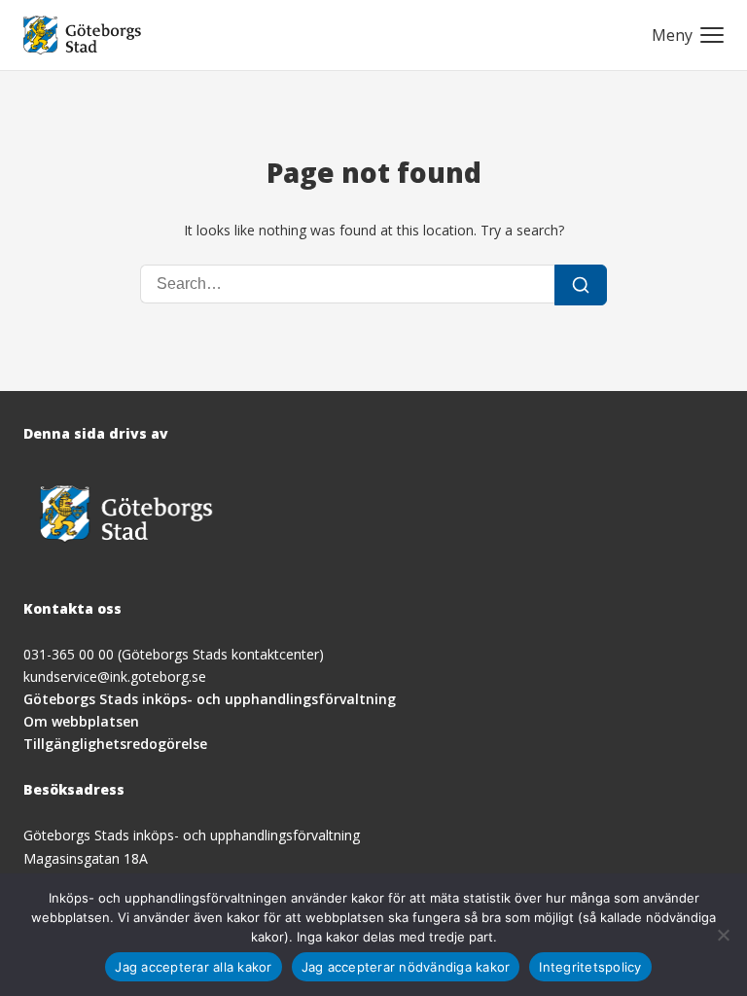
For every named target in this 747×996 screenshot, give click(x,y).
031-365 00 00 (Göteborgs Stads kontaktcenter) (173, 654)
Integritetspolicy (590, 967)
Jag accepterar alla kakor (193, 967)
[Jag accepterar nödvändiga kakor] (722, 934)
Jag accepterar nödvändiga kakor (406, 967)
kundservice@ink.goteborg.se (114, 676)
